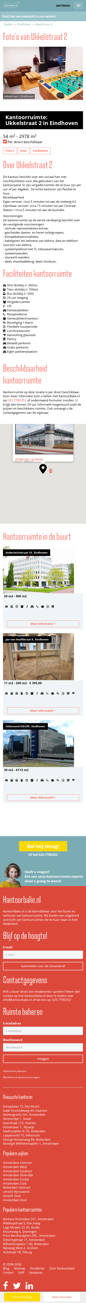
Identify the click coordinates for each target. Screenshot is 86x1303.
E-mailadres (12, 1023)
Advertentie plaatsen (14, 1071)
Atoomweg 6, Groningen (20, 1232)
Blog (6, 1268)
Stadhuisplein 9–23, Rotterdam (24, 1131)
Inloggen (43, 1059)
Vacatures (35, 1272)
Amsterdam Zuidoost (17, 1171)
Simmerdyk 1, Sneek (17, 1119)
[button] (43, 468)
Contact (8, 1272)
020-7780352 (16, 400)
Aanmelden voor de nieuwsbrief (43, 966)
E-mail (7, 947)
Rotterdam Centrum (16, 1187)
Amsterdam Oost (15, 1200)
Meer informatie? (42, 624)
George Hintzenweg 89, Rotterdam (27, 1139)
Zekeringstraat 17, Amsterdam (24, 1240)
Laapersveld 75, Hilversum (21, 1135)
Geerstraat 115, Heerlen (19, 1123)
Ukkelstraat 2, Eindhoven (29, 458)
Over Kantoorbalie (62, 1268)
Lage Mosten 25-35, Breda (21, 1227)
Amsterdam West (15, 1167)
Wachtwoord (12, 1040)
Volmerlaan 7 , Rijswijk (18, 1127)
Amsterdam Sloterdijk (18, 1175)
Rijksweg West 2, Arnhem (20, 1248)
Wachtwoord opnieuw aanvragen (21, 1077)
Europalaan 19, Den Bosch (21, 1106)
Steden (8, 24)
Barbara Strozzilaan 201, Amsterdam (28, 1219)
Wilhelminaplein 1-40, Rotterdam (26, 1244)
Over (23, 151)
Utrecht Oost (12, 1196)
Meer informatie (61, 1297)
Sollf (21, 1272)
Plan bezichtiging (22, 1297)
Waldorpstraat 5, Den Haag (21, 1223)
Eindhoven (24, 24)
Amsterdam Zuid (14, 1183)
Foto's (10, 151)
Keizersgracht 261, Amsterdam (24, 1114)
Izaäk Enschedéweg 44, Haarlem (25, 1110)
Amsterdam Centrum (17, 1163)
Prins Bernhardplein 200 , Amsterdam (29, 1236)
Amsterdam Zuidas (16, 1179)
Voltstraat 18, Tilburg (17, 1252)
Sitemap (19, 1268)
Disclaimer (37, 1268)
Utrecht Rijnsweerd (16, 1192)
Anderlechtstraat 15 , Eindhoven (27, 552)
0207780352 (63, 5)
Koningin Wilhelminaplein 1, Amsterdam (31, 1143)
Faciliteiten (40, 151)
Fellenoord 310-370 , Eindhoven (25, 726)
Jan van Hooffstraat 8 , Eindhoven (27, 639)
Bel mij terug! (43, 846)
